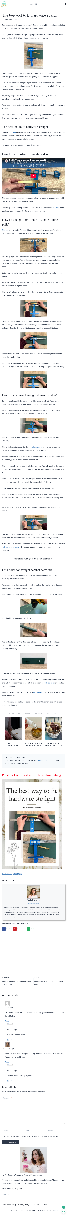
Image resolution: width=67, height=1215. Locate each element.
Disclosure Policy (9, 1205)
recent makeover (35, 447)
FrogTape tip (38, 692)
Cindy (7, 1007)
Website (50, 1130)
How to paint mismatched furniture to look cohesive (16, 981)
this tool (13, 132)
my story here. (17, 1188)
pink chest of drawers (10, 547)
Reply (7, 1021)
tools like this (49, 683)
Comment (7, 1098)
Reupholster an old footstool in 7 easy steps (48, 981)
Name (5, 1130)
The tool (5, 230)
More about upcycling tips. (12, 874)
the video (55, 208)
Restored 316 (59, 1210)
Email (27, 1130)
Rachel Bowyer (8, 19)
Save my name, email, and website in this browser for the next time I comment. (31, 1136)
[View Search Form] (66, 4)
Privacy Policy (23, 1205)
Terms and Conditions (39, 1205)
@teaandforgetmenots (46, 760)
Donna (7, 1048)
